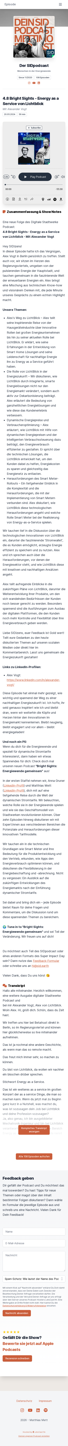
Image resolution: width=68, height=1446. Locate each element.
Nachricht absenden (16, 1313)
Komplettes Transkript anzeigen (34, 1130)
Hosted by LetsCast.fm (34, 1432)
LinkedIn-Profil (14, 785)
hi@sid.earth (40, 966)
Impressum (45, 1401)
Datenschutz (24, 1401)
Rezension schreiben (17, 1358)
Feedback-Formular (46, 961)
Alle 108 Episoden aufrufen (34, 1156)
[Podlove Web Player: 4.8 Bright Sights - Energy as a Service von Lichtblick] (34, 163)
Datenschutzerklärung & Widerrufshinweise (24, 1305)
